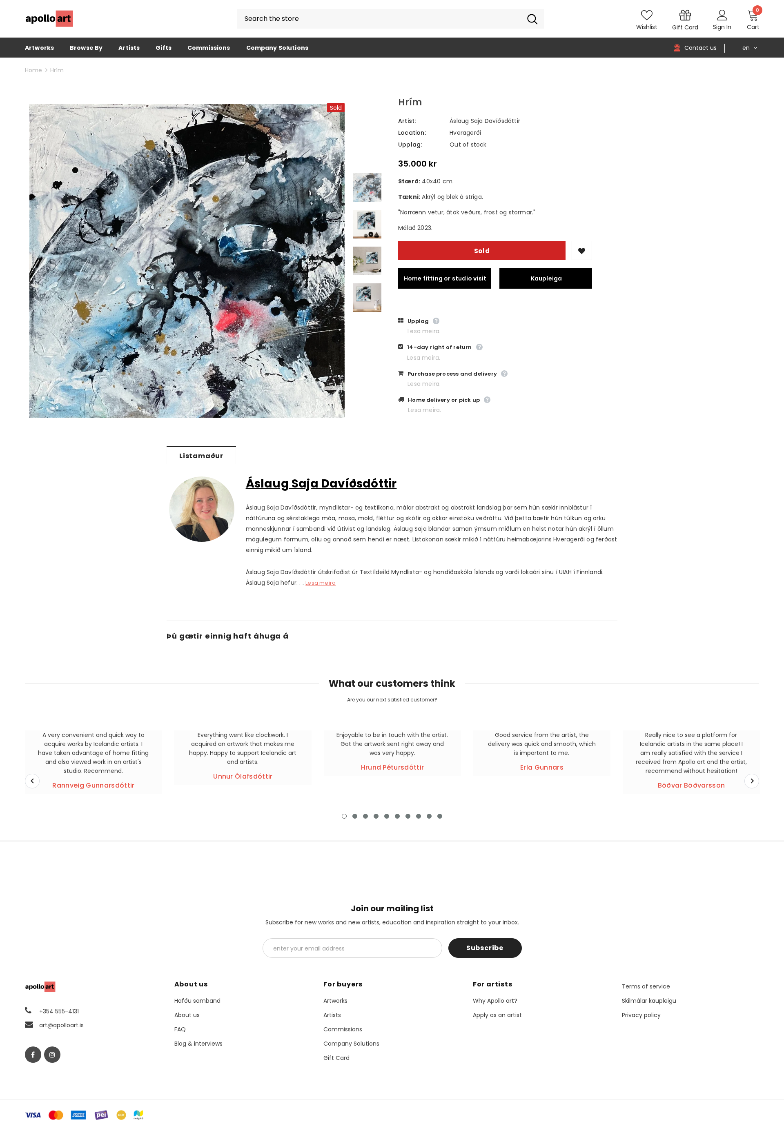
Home (33, 70)
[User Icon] (722, 14)
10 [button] (439, 816)
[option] (187, 261)
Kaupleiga (546, 278)
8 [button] (418, 816)
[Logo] (49, 19)
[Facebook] (33, 1054)
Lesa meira (320, 582)
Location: (412, 133)
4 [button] (376, 816)
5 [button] (386, 816)
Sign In (722, 27)
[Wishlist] (582, 250)
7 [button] (407, 816)
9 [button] (429, 816)
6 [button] (397, 816)
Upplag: (410, 144)
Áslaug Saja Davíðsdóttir (485, 121)
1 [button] (344, 816)
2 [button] (354, 816)
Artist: (407, 121)
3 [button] (365, 816)
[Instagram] (52, 1054)
